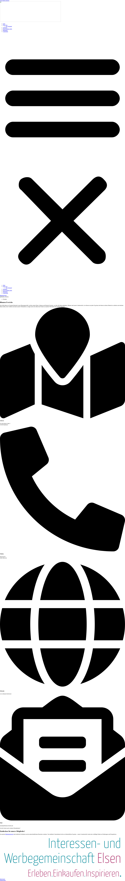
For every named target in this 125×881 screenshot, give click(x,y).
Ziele (4, 23)
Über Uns (5, 25)
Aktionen (5, 27)
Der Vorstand (9, 26)
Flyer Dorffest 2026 (7, 29)
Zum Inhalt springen (4, 0)
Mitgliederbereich (9, 834)
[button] (62, 158)
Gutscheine (5, 31)
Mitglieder (5, 30)
